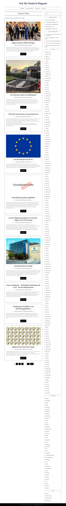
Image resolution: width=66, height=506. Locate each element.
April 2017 (47, 154)
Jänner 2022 (47, 69)
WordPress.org (47, 500)
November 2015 (48, 191)
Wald (46, 481)
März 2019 (47, 117)
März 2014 (47, 231)
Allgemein (47, 398)
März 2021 (47, 89)
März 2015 (47, 209)
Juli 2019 (46, 115)
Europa (46, 422)
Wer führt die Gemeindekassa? (50, 19)
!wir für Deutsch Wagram (33, 3)
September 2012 (48, 270)
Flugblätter (37, 8)
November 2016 (48, 165)
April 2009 (47, 360)
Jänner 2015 (47, 213)
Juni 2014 (47, 224)
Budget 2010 (47, 409)
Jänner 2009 (47, 366)
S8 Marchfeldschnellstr (49, 457)
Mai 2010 (47, 331)
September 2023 (48, 54)
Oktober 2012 (47, 268)
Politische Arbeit (29, 8)
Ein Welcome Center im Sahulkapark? (23, 95)
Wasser (46, 483)
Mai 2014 (47, 226)
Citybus (46, 420)
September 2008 (48, 375)
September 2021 (48, 78)
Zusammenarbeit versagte (23, 266)
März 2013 (47, 257)
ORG (46, 448)
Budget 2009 (47, 407)
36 (28, 363)
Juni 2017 (47, 150)
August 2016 (47, 172)
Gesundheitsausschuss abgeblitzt (23, 198)
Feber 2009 (47, 364)
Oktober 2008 (47, 373)
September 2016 (48, 170)
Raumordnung (47, 453)
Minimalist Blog (37, 504)
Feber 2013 (47, 259)
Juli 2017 (46, 148)
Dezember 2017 (48, 139)
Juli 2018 (46, 128)
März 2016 (47, 183)
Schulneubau (47, 459)
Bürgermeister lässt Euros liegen (23, 347)
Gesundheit (47, 431)
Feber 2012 (47, 285)
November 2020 (48, 95)
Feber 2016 (47, 185)
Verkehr (46, 470)
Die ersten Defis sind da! (56, 43)
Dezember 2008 (48, 368)
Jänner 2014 (47, 235)
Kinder (46, 437)
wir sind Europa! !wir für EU (23, 159)
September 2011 (48, 296)
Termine (43, 8)
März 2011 (47, 309)
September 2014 (48, 220)
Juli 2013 (46, 248)
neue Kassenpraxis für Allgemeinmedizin (51, 24)
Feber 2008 (47, 390)
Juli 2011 (46, 301)
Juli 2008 (46, 379)
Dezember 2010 (48, 316)
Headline (46, 435)
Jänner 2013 (47, 261)
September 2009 (48, 349)
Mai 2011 (47, 305)
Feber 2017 (47, 159)
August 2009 (47, 351)
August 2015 (47, 198)
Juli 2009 (46, 353)
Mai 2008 (47, 384)
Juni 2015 (47, 202)
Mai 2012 (47, 279)
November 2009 (48, 344)
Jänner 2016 (47, 187)
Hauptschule (47, 433)
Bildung (46, 402)
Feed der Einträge (48, 495)
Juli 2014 (46, 222)
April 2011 (47, 307)
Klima (46, 442)
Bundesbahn (47, 413)
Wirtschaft (47, 485)
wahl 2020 (47, 479)
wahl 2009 (47, 474)
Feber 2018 (47, 135)
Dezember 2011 (48, 290)
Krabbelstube (47, 444)
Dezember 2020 (48, 93)
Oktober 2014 (47, 218)
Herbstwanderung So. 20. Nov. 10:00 (51, 28)
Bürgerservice (47, 418)
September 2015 (48, 196)
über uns (22, 8)
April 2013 (47, 255)
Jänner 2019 (47, 119)
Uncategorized (47, 466)
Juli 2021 (46, 82)
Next (32, 363)
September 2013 (48, 244)
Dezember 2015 (48, 189)
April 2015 (47, 207)
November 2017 (48, 141)
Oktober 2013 (47, 242)
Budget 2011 (47, 411)
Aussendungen (47, 400)
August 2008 (47, 377)
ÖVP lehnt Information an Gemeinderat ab (23, 114)
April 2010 (47, 333)
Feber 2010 (47, 338)
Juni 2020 (47, 106)
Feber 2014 (47, 233)
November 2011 (48, 292)
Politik (46, 450)
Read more (23, 107)
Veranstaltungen (48, 468)
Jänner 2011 (47, 314)
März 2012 (47, 283)
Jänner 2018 (47, 137)
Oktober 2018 (47, 124)
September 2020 (48, 100)
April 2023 (47, 56)
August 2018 (47, 126)
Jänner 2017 (47, 161)
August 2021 (47, 80)
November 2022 (48, 58)
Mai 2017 (47, 152)
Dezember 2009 (48, 342)
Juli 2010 (46, 327)
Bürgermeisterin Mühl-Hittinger (23, 43)
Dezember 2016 (48, 163)
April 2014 (47, 229)
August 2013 (47, 246)
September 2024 (48, 52)
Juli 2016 (46, 174)
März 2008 (47, 388)
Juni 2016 (47, 176)
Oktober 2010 (47, 320)
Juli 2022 (46, 60)
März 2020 (47, 108)
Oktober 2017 (47, 143)
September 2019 (48, 113)
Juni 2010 (47, 329)
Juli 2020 (46, 104)
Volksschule (47, 472)
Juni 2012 (47, 277)
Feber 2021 (47, 91)
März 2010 (47, 336)
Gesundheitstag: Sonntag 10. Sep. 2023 (51, 22)
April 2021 (47, 87)
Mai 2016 (47, 178)
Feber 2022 (47, 67)
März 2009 (47, 362)
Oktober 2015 (47, 194)
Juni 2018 (47, 130)
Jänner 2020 (47, 111)
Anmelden (47, 493)
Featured (46, 424)
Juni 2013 (47, 250)
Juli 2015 (46, 200)
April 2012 (47, 281)
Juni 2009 (47, 355)
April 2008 (47, 386)
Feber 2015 (47, 211)
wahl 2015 (47, 477)
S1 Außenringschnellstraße (49, 455)
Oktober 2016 (47, 167)
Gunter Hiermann (29, 45)
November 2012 (48, 266)
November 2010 (48, 318)
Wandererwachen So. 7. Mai (49, 26)
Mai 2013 (47, 253)
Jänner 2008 (47, 392)
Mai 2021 (47, 84)
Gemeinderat (47, 426)
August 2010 (47, 325)
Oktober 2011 (47, 294)
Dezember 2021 (48, 71)
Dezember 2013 (48, 237)
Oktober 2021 (47, 76)
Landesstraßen (47, 446)
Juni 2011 (47, 303)
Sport (46, 461)
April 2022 (47, 65)
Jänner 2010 (47, 340)
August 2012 (47, 272)
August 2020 (47, 102)
